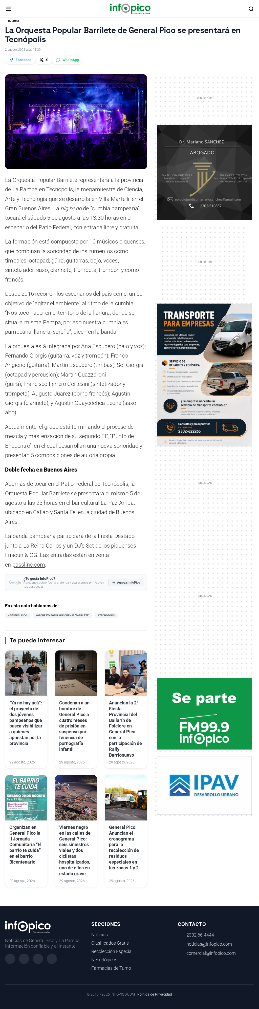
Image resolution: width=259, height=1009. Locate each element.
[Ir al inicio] (130, 9)
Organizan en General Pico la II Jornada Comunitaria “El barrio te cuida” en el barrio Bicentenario (25, 845)
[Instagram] (24, 959)
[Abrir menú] (8, 8)
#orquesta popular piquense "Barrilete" (62, 615)
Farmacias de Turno (111, 968)
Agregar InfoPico (128, 582)
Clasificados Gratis (110, 943)
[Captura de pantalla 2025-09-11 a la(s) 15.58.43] (204, 171)
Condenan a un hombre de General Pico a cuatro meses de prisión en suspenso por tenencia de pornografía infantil (74, 726)
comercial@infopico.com (211, 953)
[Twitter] (38, 959)
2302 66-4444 (200, 935)
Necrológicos (104, 959)
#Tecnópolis (106, 615)
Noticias (99, 934)
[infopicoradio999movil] (204, 713)
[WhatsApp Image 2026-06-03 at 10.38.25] (204, 375)
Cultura (13, 21)
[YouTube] (52, 959)
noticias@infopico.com (209, 944)
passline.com (28, 565)
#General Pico (17, 615)
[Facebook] (10, 959)
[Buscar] (251, 9)
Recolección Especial (112, 951)
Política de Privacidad (154, 994)
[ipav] (204, 785)
